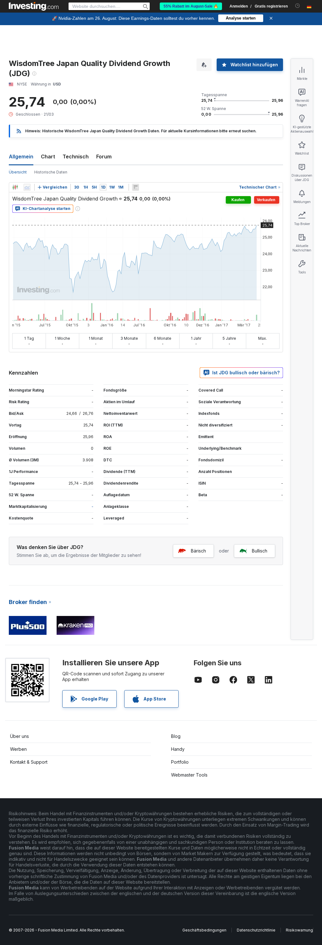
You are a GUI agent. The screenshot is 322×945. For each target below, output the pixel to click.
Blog (175, 736)
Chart (48, 156)
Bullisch (259, 550)
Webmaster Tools (189, 774)
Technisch (76, 156)
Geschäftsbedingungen (204, 930)
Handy (178, 749)
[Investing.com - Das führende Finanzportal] (33, 6)
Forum (104, 156)
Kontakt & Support (28, 762)
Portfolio (180, 762)
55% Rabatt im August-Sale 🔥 (191, 6)
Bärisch (198, 550)
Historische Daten (50, 172)
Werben (18, 749)
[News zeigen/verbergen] (135, 187)
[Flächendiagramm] (27, 187)
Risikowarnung (299, 930)
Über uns (19, 736)
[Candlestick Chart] (15, 187)
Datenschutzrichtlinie (256, 930)
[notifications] (297, 6)
